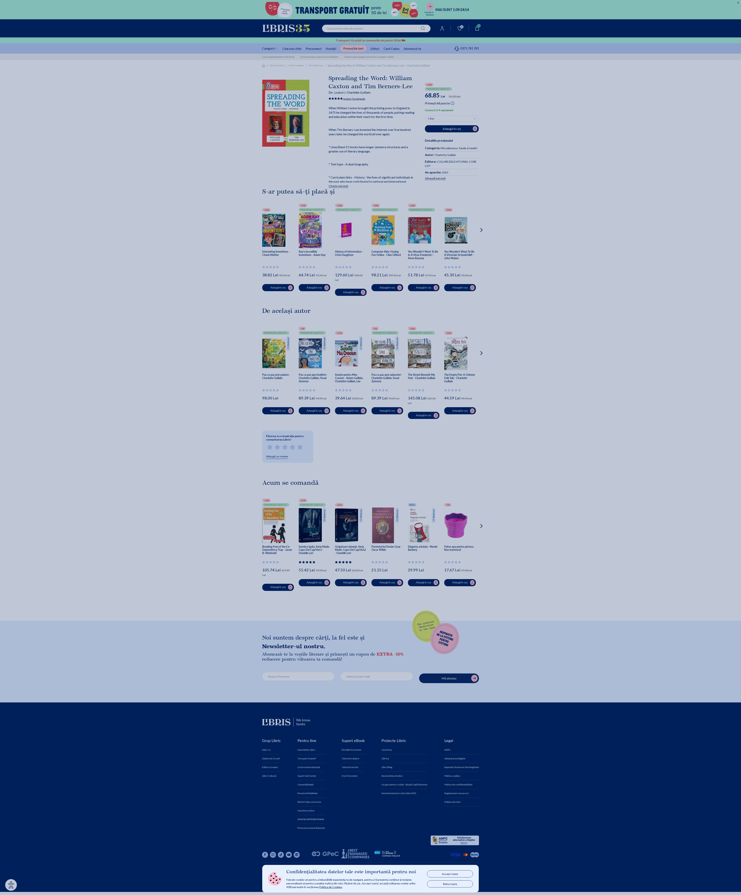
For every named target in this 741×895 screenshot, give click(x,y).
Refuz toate (450, 884)
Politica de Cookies (330, 887)
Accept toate (450, 874)
